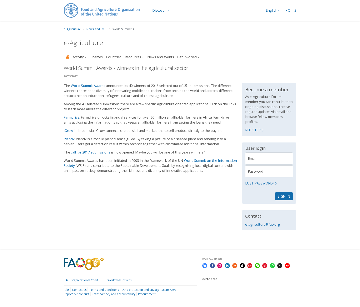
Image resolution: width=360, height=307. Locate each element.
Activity (78, 57)
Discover (159, 10)
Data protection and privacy (140, 290)
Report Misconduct (76, 294)
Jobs (67, 290)
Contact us (79, 290)
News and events (160, 57)
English (271, 10)
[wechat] (257, 265)
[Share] (286, 10)
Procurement (147, 294)
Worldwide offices (120, 280)
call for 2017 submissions (90, 152)
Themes (96, 57)
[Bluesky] (204, 265)
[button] (293, 10)
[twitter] (279, 265)
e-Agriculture (72, 29)
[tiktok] (242, 265)
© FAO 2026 (209, 279)
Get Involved (187, 57)
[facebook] (212, 265)
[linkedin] (227, 265)
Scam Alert (168, 290)
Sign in (284, 196)
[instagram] (219, 265)
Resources (133, 57)
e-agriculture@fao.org (262, 224)
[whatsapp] (272, 265)
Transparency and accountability (113, 294)
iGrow (68, 130)
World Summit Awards (88, 85)
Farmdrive (71, 117)
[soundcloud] (234, 265)
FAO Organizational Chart (81, 280)
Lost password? (259, 183)
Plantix (69, 139)
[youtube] (287, 265)
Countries (113, 57)
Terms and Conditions (104, 290)
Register (253, 130)
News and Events (96, 29)
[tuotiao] (249, 265)
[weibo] (264, 265)
